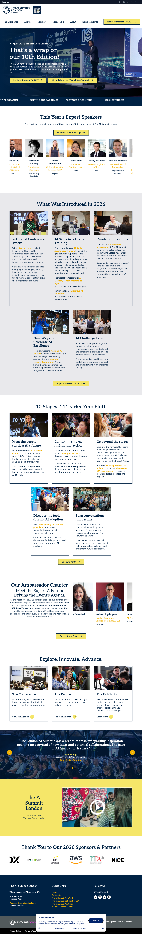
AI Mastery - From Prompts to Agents (68, 280)
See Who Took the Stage (69, 132)
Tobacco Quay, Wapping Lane (23, 903)
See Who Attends (62, 716)
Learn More (102, 716)
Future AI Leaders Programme (46, 360)
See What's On (69, 561)
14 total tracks (24, 248)
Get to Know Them (69, 636)
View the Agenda (20, 716)
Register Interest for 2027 (119, 21)
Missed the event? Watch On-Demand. (70, 80)
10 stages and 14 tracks (73, 453)
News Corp (71, 756)
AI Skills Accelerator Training (68, 249)
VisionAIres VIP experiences (112, 469)
